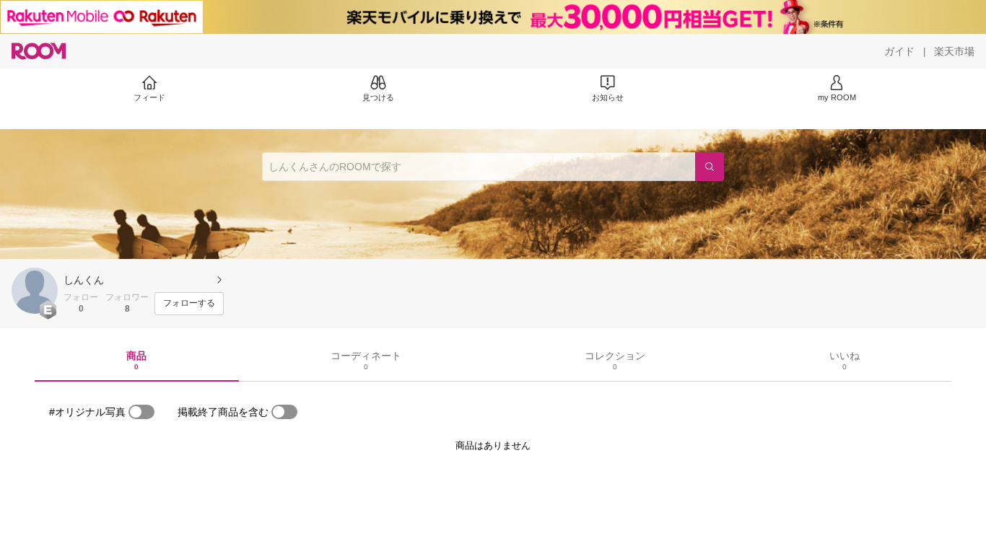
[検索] (709, 166)
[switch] (141, 412)
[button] (35, 291)
